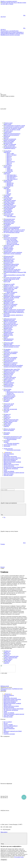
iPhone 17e (9, 159)
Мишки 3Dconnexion (12, 292)
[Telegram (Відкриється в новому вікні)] (12, 80)
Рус (4, 517)
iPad (8, 192)
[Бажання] (14, 525)
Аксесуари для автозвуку (13, 443)
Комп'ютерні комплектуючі (10, 459)
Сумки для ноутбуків (12, 240)
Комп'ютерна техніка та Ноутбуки (12, 457)
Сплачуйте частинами (14, 34)
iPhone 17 (9, 157)
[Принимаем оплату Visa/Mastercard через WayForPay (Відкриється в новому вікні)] (14, 690)
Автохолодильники (12, 439)
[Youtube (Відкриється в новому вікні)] (12, 69)
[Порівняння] (12, 496)
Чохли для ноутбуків (12, 243)
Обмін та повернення (9, 728)
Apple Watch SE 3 (11, 177)
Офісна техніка (7, 463)
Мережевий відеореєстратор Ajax (15, 391)
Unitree (5, 470)
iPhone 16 (9, 160)
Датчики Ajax (10, 393)
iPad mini (9, 193)
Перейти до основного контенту (9, 1)
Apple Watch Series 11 (12, 176)
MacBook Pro (10, 185)
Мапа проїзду (4, 832)
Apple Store (6, 455)
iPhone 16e (9, 163)
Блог (8, 33)
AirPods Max (10, 171)
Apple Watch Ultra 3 (11, 175)
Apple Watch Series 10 (12, 179)
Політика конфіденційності (10, 725)
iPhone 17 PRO (10, 153)
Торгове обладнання (9, 465)
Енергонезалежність (9, 453)
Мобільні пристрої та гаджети (11, 464)
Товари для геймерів (9, 471)
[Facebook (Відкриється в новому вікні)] (12, 57)
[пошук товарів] (12, 483)
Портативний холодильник (13, 450)
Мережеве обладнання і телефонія (12, 461)
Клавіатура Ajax (11, 394)
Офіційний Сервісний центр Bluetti (13, 731)
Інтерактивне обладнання (10, 456)
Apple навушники (11, 216)
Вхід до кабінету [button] (8, 721)
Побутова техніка (8, 475)
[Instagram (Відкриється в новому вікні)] (12, 46)
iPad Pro (9, 189)
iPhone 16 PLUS (11, 161)
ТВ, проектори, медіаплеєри (11, 468)
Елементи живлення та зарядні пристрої (14, 472)
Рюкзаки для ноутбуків (12, 241)
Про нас (3, 30)
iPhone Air (9, 156)
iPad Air (8, 191)
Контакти (6, 34)
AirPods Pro (9, 169)
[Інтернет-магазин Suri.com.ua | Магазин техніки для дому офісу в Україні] (8, 672)
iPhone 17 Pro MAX (11, 155)
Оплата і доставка (9, 30)
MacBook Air (10, 184)
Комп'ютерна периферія (10, 460)
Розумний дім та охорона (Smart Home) (13, 467)
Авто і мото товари (8, 474)
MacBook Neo (10, 183)
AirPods (8, 168)
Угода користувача (14, 32)
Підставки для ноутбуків (13, 244)
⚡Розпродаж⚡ (8, 452)
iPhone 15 (9, 164)
